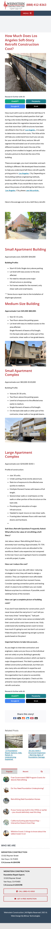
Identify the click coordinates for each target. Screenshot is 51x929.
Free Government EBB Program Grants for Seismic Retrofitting (28, 778)
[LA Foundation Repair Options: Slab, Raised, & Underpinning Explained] (14, 735)
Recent (25, 771)
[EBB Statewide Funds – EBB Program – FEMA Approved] (14, 1)
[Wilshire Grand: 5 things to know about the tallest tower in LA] (6, 832)
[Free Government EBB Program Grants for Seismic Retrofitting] (6, 778)
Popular (9, 771)
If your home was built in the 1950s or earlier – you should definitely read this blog (29, 811)
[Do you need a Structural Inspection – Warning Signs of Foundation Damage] (37, 735)
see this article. (32, 190)
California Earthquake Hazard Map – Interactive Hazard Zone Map (26, 821)
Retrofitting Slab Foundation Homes (25, 799)
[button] (7, 747)
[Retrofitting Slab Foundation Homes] (6, 799)
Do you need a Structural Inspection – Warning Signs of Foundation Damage (37, 753)
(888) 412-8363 (36, 4)
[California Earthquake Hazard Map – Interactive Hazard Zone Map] (6, 821)
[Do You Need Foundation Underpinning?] (6, 789)
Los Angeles (30, 130)
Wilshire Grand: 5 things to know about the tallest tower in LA (28, 832)
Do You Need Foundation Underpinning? (27, 788)
